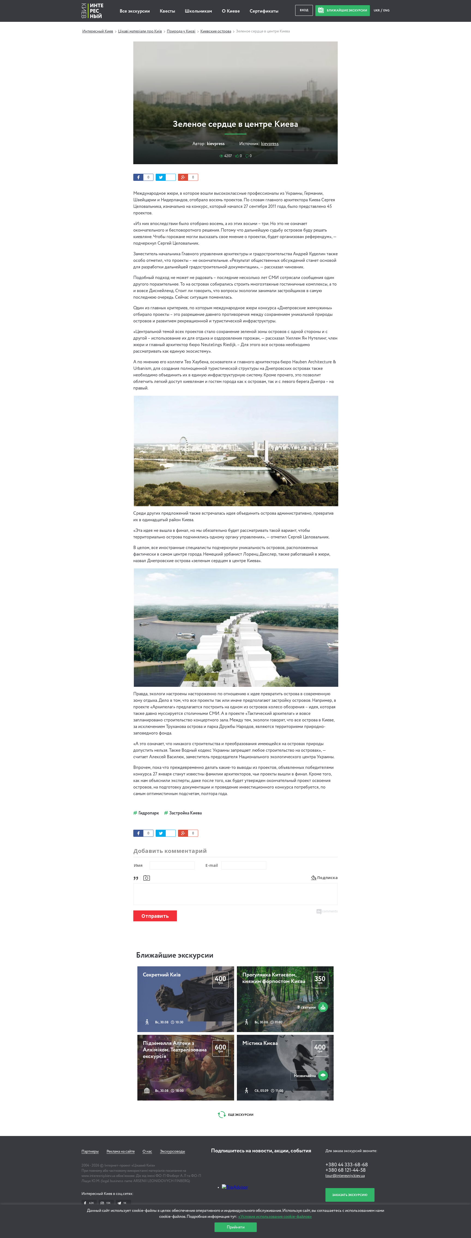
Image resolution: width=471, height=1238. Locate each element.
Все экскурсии (135, 11)
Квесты (167, 11)
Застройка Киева (185, 813)
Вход (304, 10)
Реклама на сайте (121, 1151)
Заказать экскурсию (349, 1195)
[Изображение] (146, 877)
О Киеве (231, 11)
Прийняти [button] (235, 1227)
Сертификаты (264, 11)
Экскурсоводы (172, 1151)
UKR (377, 10)
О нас (147, 1151)
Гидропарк (148, 813)
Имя (138, 865)
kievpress (270, 144)
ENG (386, 10)
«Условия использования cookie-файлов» (275, 1217)
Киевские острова (215, 31)
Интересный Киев (97, 31)
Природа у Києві (181, 31)
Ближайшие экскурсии (174, 955)
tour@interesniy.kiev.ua (345, 1176)
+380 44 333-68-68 (346, 1164)
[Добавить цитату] (137, 877)
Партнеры (90, 1151)
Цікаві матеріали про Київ (140, 31)
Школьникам (198, 11)
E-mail (212, 865)
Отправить (155, 916)
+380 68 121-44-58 (345, 1170)
